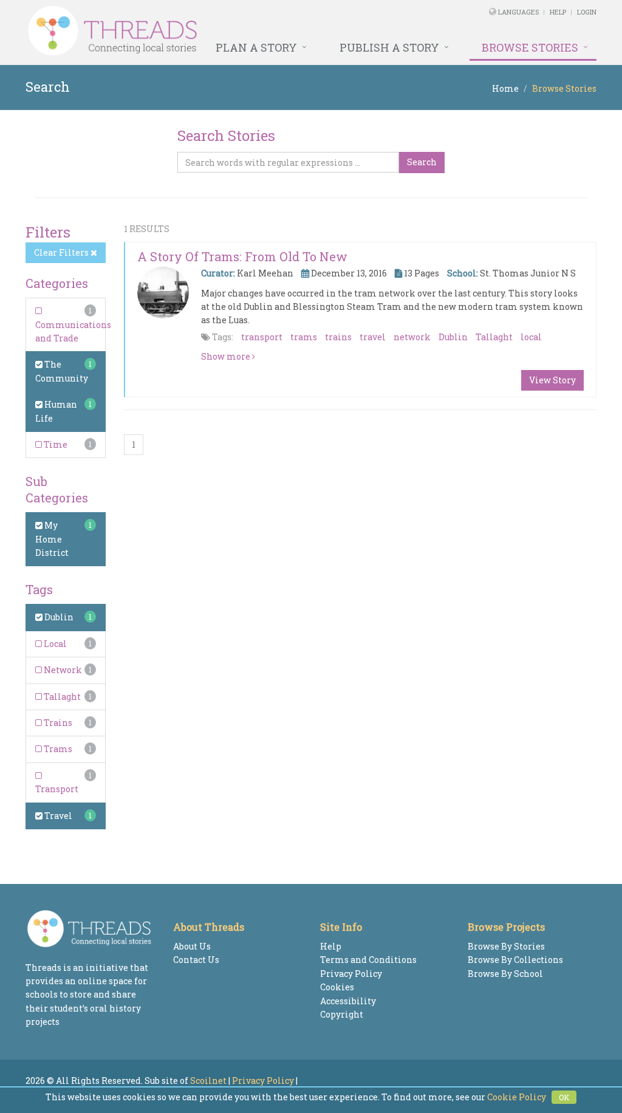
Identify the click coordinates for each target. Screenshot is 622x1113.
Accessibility (348, 1001)
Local (54, 643)
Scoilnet (208, 1080)
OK (564, 1097)
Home (505, 88)
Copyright (341, 1014)
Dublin (58, 617)
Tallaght (61, 696)
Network (62, 670)
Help (558, 11)
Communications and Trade (73, 331)
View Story (552, 380)
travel (373, 337)
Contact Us (196, 959)
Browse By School (505, 973)
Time (54, 444)
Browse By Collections (515, 959)
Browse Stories (530, 47)
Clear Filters (62, 252)
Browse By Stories (506, 946)
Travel (57, 815)
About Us (192, 946)
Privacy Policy (351, 973)
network (412, 337)
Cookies (337, 987)
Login (586, 11)
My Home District (52, 538)
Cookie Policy (516, 1097)
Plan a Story (256, 47)
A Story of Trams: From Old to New (242, 256)
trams (303, 337)
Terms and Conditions (368, 959)
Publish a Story (389, 47)
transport (261, 337)
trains (338, 337)
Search (422, 162)
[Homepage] (202, 31)
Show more (226, 356)
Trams (57, 749)
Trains (57, 722)
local (531, 337)
